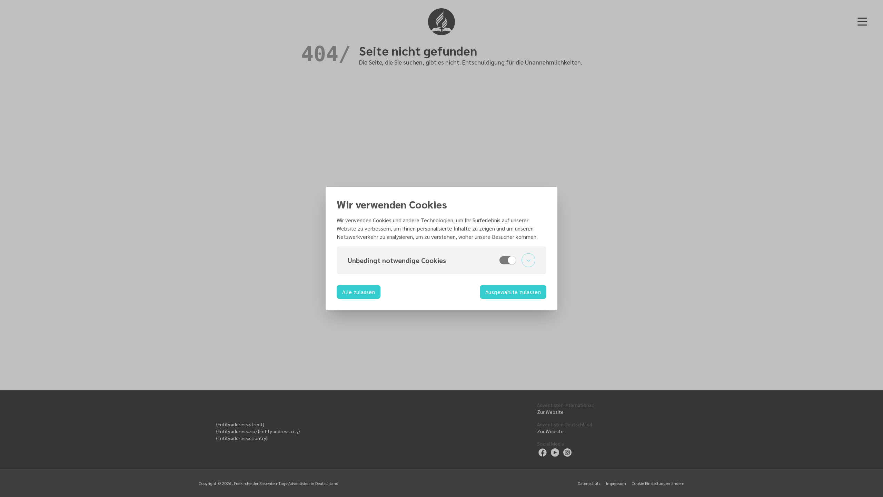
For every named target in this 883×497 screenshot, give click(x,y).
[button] (441, 260)
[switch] (507, 260)
